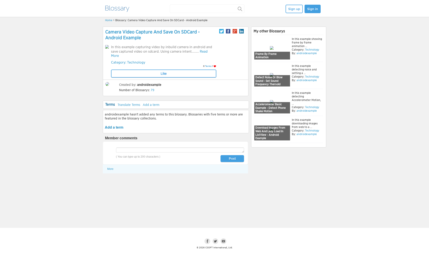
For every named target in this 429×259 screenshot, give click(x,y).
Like (164, 73)
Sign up (294, 9)
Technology (136, 62)
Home (108, 20)
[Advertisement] (288, 183)
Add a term (151, 105)
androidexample (149, 84)
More (110, 169)
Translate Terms (129, 105)
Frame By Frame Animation (266, 55)
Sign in (312, 9)
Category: (119, 62)
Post (232, 158)
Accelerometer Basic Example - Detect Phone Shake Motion (270, 108)
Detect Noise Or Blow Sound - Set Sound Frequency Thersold (269, 81)
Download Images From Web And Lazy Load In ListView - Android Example (270, 133)
